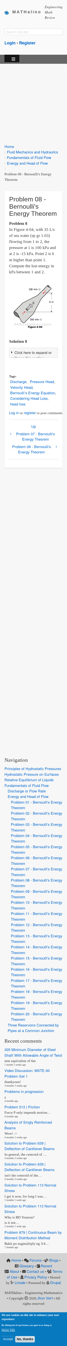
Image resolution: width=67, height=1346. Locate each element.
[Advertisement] (33, 101)
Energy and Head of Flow (27, 163)
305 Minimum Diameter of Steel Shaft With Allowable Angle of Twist (33, 1052)
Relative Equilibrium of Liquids (29, 779)
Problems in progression (24, 1091)
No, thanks (25, 1339)
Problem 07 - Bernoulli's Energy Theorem (35, 436)
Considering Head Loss (29, 398)
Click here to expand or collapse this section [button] (31, 355)
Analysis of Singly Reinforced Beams (28, 1125)
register (30, 412)
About (14, 1271)
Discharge (18, 381)
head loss (18, 404)
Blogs (53, 1260)
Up (33, 426)
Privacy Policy (35, 1277)
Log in (14, 412)
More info (8, 1330)
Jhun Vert (45, 1298)
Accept (8, 1339)
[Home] (8, 12)
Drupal (55, 1282)
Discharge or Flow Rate (27, 790)
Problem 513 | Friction (22, 1106)
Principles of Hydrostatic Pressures (32, 768)
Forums (35, 1260)
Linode (20, 1282)
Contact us (35, 1271)
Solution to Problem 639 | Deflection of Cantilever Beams (29, 1146)
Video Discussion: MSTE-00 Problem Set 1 (27, 1073)
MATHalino (26, 12)
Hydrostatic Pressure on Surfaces (31, 774)
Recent (46, 1265)
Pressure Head (42, 381)
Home (9, 146)
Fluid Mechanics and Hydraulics (32, 152)
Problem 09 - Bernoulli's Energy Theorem (31, 449)
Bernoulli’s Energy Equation (32, 392)
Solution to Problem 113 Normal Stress (30, 1187)
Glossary (26, 1265)
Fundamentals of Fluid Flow (29, 157)
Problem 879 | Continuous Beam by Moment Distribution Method (33, 1235)
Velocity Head (21, 387)
